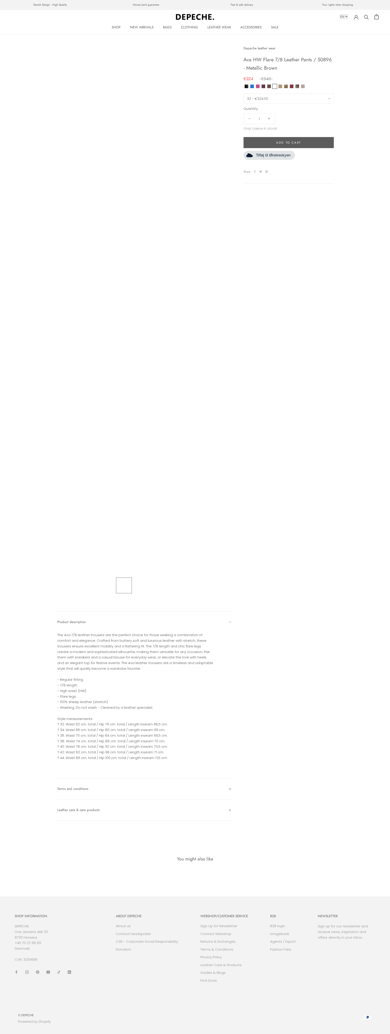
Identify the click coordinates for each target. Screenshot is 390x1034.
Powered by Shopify (34, 1021)
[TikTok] (58, 972)
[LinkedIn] (69, 972)
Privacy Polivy (211, 957)
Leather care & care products (78, 809)
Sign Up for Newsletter (218, 926)
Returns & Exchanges (217, 941)
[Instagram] (27, 972)
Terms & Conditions (216, 949)
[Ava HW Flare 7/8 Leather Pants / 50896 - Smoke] (297, 86)
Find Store (208, 980)
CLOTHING (189, 27)
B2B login (277, 926)
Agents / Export (283, 941)
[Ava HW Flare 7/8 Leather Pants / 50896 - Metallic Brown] (274, 86)
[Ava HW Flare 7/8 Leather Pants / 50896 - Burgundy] (263, 86)
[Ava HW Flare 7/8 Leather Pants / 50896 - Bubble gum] (258, 86)
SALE (275, 27)
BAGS (167, 27)
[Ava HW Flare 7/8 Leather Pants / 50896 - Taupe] (303, 86)
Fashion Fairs (280, 949)
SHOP (116, 27)
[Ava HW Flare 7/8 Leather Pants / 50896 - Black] (246, 86)
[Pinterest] (266, 171)
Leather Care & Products (220, 965)
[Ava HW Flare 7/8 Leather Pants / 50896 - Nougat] (280, 86)
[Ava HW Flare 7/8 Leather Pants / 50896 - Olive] (286, 86)
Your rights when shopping (337, 5)
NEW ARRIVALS (141, 27)
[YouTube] (48, 972)
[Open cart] (376, 16)
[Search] (366, 16)
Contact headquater (133, 933)
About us (123, 926)
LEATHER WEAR (219, 27)
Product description (71, 621)
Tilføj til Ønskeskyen (273, 155)
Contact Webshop (215, 933)
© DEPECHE (26, 1015)
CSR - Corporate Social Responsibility (147, 941)
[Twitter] (260, 171)
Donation (123, 949)
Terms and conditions (72, 788)
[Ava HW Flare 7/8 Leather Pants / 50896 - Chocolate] (269, 86)
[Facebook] (254, 171)
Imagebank (279, 933)
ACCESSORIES (251, 27)
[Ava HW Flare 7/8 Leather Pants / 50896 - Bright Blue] (252, 86)
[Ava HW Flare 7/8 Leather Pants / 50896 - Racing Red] (291, 86)
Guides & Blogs (213, 972)
